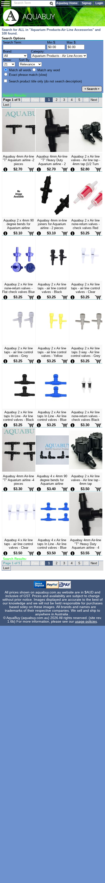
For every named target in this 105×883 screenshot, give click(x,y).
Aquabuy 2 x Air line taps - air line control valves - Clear (85, 288)
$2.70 (17, 169)
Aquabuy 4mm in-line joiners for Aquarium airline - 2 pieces (52, 224)
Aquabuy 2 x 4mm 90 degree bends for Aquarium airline (18, 224)
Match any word (48, 70)
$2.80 (85, 169)
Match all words (19, 70)
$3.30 (85, 425)
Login (99, 3)
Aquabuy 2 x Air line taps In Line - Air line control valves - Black (18, 416)
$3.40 (51, 489)
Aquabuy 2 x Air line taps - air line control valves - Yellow (52, 352)
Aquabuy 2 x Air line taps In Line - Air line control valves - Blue (51, 416)
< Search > (91, 89)
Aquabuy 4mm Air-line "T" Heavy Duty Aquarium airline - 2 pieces (51, 162)
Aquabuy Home (67, 3)
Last (6, 104)
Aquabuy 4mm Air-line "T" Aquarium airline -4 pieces (18, 480)
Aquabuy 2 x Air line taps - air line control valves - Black (52, 288)
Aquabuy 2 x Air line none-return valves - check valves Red (85, 224)
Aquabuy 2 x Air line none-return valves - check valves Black (85, 416)
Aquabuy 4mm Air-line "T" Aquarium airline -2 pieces (18, 160)
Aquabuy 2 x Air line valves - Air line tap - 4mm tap (85, 480)
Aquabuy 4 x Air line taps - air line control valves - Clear (18, 543)
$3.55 (85, 553)
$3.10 (17, 233)
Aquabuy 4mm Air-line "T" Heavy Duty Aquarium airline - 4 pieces (85, 545)
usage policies (86, 621)
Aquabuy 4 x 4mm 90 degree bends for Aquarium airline (52, 480)
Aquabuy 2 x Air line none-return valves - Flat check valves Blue (18, 288)
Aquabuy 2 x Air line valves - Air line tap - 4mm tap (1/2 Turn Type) (85, 162)
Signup (86, 3)
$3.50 (85, 489)
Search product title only (45, 81)
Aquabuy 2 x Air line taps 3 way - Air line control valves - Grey (85, 352)
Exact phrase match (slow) (27, 75)
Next (94, 100)
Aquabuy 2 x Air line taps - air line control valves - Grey (18, 352)
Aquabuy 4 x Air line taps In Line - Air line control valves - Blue (51, 543)
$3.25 (85, 233)
